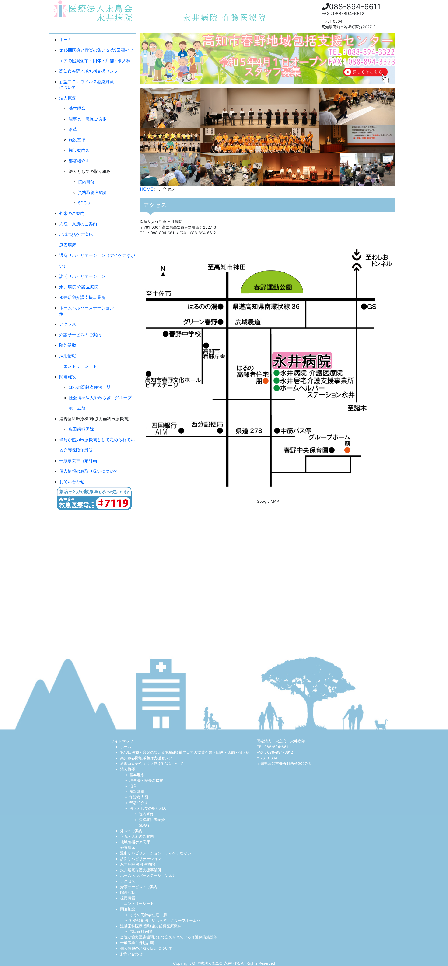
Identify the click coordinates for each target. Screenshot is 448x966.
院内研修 (86, 181)
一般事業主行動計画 (78, 460)
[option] (268, 137)
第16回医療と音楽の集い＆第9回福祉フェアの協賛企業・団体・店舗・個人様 (185, 752)
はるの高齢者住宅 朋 (90, 387)
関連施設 (67, 376)
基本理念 (77, 108)
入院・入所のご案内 (78, 223)
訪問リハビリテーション (82, 276)
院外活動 (67, 345)
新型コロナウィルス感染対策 (86, 84)
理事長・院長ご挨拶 (87, 118)
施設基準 (77, 139)
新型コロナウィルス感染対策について (152, 763)
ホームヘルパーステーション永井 (148, 875)
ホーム (65, 39)
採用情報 (67, 355)
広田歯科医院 (81, 429)
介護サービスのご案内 (80, 334)
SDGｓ (84, 202)
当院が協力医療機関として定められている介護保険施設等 (168, 937)
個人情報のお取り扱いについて (88, 471)
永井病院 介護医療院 (78, 286)
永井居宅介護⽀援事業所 (82, 297)
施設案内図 (79, 150)
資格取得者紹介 (92, 192)
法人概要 (67, 97)
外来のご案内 (71, 213)
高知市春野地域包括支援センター (90, 71)
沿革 (73, 129)
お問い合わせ (71, 481)
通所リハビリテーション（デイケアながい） (157, 853)
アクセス (67, 324)
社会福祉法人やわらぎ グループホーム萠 (165, 920)
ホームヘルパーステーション (86, 310)
